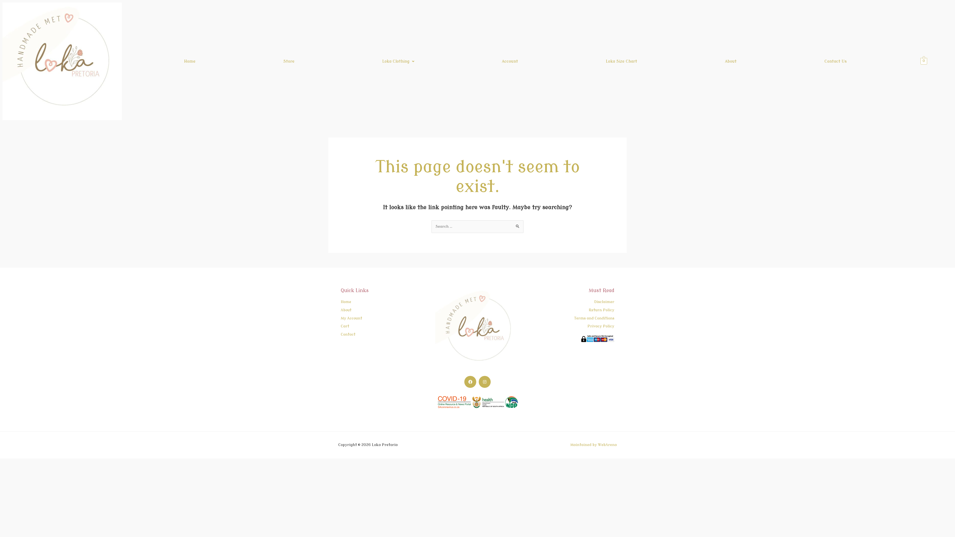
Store (288, 61)
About (731, 61)
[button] (398, 61)
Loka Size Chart (621, 61)
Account (510, 61)
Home (189, 61)
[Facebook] (470, 382)
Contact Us (835, 61)
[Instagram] (485, 382)
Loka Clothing (396, 61)
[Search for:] (477, 226)
